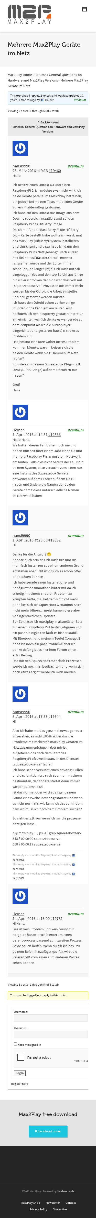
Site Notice (60, 1209)
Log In (20, 1073)
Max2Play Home (20, 75)
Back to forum (49, 122)
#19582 (54, 540)
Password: (20, 1028)
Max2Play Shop (30, 1203)
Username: (21, 1012)
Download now (48, 1131)
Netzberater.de (65, 1191)
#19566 (54, 434)
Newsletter (53, 1203)
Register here (19, 1084)
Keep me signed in (29, 1045)
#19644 (54, 716)
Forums (40, 75)
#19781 (56, 918)
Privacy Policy (38, 1209)
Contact (71, 1203)
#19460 (55, 170)
